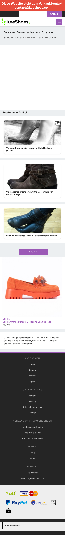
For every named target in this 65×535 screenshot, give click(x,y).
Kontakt (32, 396)
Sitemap (32, 412)
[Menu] (59, 22)
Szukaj (55, 14)
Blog (32, 452)
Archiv (33, 458)
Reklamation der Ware (32, 438)
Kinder (33, 364)
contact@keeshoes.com (32, 7)
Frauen (32, 370)
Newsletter (33, 472)
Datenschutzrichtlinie (32, 407)
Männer (32, 375)
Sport (32, 381)
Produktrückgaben (32, 432)
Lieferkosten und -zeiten (32, 427)
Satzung (32, 401)
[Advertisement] (32, 77)
